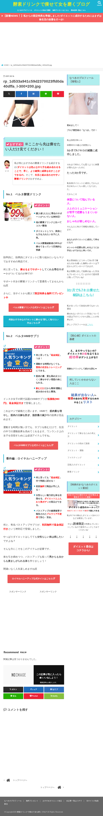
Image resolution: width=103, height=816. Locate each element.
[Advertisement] (52, 44)
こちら (90, 324)
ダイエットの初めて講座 (42, 10)
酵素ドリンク (73, 472)
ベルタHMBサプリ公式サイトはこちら (32, 445)
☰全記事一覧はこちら (78, 10)
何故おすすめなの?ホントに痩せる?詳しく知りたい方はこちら (34, 321)
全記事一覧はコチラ (74, 801)
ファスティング (74, 457)
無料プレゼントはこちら (61, 10)
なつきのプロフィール (24, 10)
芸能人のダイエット (76, 465)
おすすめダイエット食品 (52, 801)
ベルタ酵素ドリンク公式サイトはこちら (32, 307)
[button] (23, 113)
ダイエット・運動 (75, 450)
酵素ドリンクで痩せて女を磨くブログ (51, 4)
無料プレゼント (32, 801)
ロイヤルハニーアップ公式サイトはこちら (32, 578)
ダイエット (72, 426)
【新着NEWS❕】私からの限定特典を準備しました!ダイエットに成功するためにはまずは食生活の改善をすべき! (52, 17)
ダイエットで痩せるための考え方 (81, 434)
